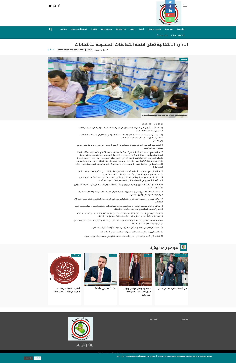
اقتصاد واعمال (154, 29)
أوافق (37, 358)
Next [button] (51, 278)
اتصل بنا (154, 319)
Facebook (59, 6)
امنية (141, 29)
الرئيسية (181, 29)
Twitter (50, 6)
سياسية (169, 29)
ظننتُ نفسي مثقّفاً (141, 289)
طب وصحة (162, 35)
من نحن (185, 319)
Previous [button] (185, 278)
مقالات (63, 29)
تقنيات (93, 29)
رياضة (132, 29)
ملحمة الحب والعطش (68, 289)
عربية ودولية (106, 29)
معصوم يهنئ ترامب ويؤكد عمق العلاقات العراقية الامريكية (173, 292)
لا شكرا (28, 358)
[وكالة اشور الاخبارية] (79, 329)
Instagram (54, 6)
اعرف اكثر (121, 356)
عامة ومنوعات (178, 35)
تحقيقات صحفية (78, 29)
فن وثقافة (121, 29)
